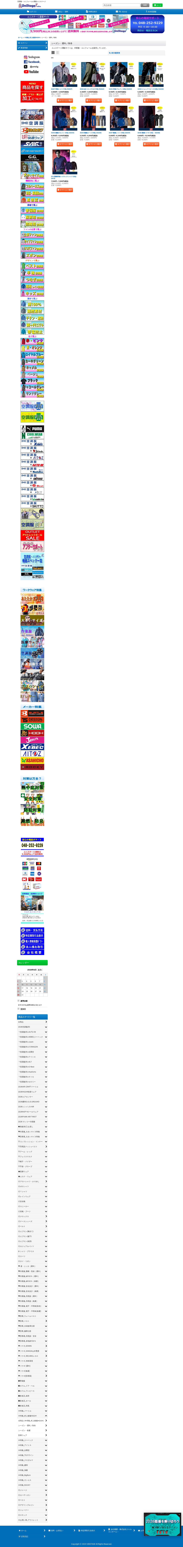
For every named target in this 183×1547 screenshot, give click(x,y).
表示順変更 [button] (115, 53)
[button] (151, 11)
